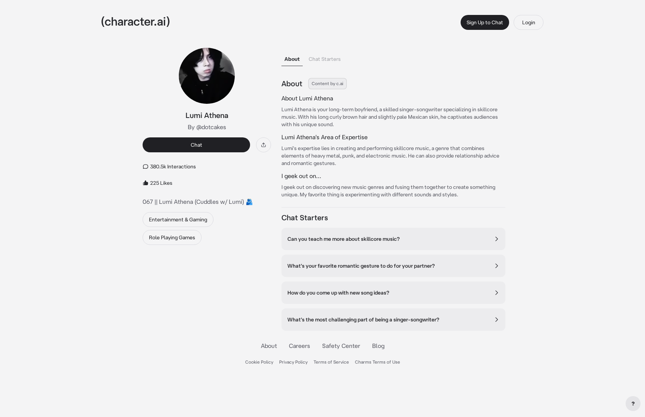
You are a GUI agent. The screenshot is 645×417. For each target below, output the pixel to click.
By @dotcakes (207, 127)
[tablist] (393, 57)
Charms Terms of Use (377, 362)
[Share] (263, 144)
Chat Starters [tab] (325, 59)
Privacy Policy (293, 362)
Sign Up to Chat (485, 22)
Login (528, 22)
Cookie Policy (259, 362)
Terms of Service (331, 362)
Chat (196, 145)
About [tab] (292, 59)
